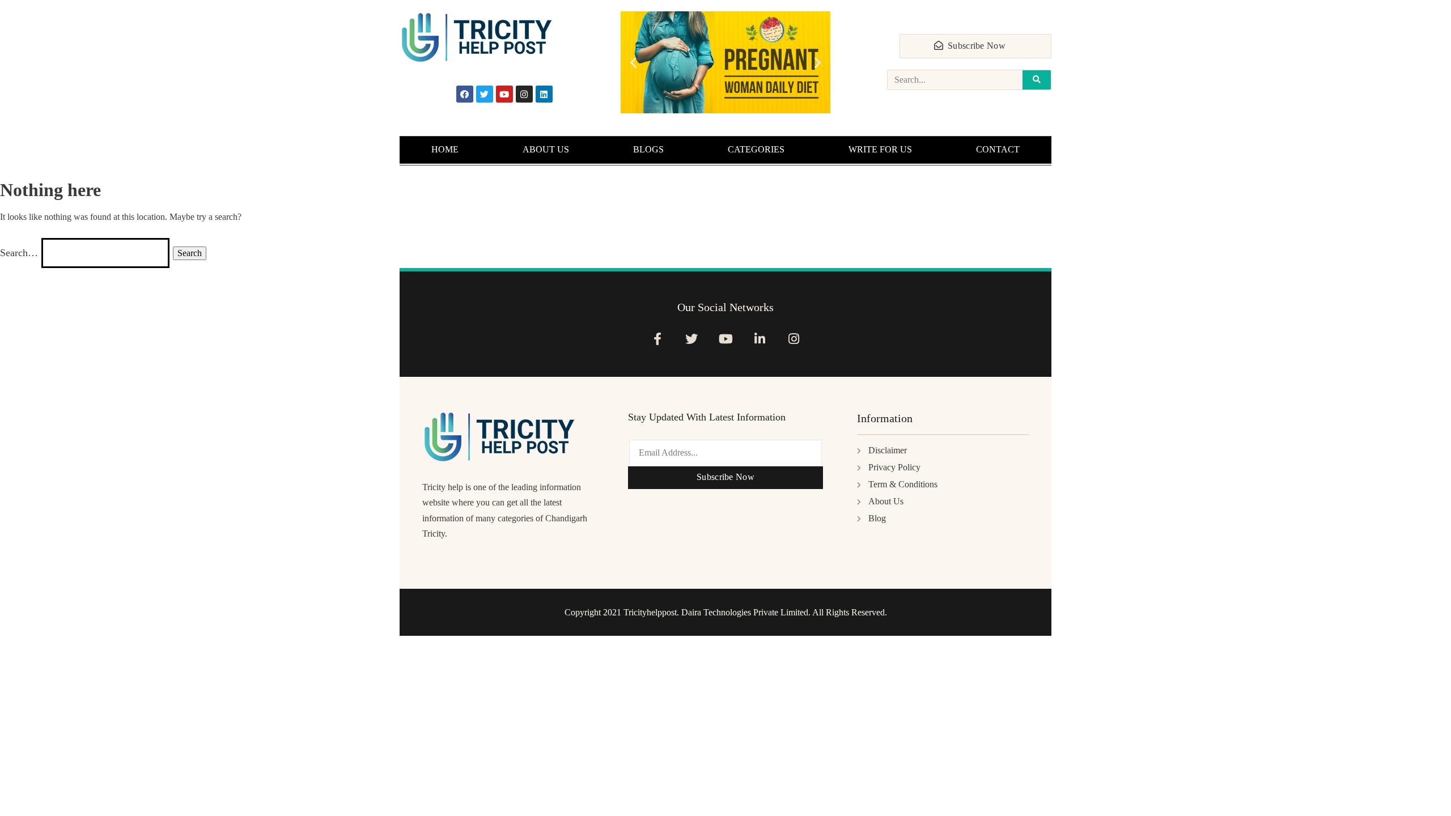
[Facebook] (464, 94)
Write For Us (880, 149)
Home (445, 149)
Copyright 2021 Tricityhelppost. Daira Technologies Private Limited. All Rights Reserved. (726, 612)
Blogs (648, 149)
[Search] (1037, 80)
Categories (756, 149)
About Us (546, 149)
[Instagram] (524, 94)
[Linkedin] (544, 94)
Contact (998, 149)
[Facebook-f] (657, 338)
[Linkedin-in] (760, 338)
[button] (633, 63)
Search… (19, 252)
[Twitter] (484, 94)
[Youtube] (504, 94)
